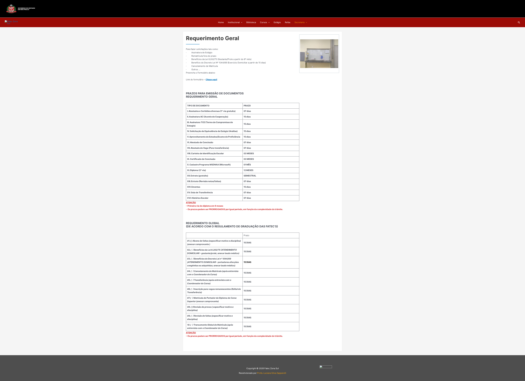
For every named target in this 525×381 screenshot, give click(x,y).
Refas (287, 22)
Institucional (234, 22)
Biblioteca (251, 22)
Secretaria (299, 22)
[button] (241, 22)
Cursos (263, 22)
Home (221, 22)
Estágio (277, 22)
